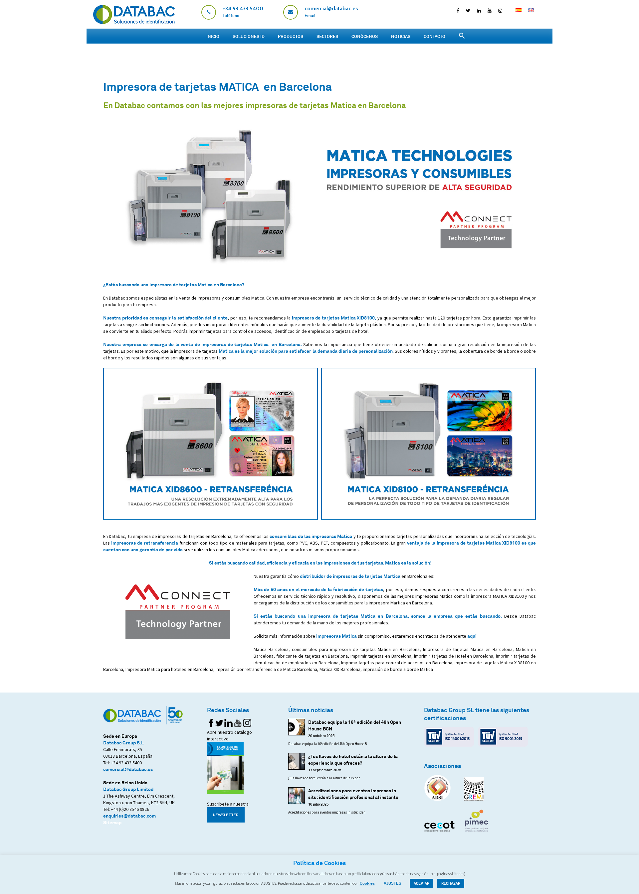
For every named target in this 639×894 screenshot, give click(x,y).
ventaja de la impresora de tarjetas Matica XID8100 (463, 543)
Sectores (327, 36)
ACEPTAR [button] (421, 883)
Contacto (434, 36)
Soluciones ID (249, 36)
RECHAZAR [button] (450, 883)
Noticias (400, 36)
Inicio (212, 36)
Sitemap (112, 822)
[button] (462, 36)
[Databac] (134, 22)
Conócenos (364, 36)
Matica (226, 351)
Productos (290, 36)
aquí (472, 636)
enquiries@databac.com (129, 816)
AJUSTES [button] (392, 883)
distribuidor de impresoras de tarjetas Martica (350, 576)
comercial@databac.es (128, 769)
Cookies (367, 883)
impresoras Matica (336, 636)
